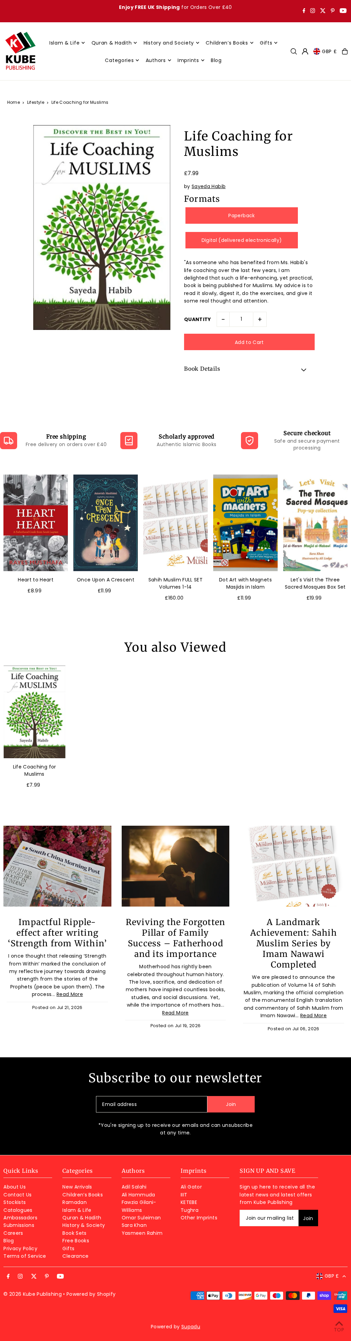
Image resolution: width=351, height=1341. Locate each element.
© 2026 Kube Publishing (32, 1294)
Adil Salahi (134, 1186)
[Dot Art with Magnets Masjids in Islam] (245, 523)
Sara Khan (134, 1225)
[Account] (305, 51)
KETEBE (189, 1202)
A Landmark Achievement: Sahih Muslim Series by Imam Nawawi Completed (293, 943)
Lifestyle (35, 102)
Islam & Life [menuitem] (64, 42)
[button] (249, 369)
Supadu (190, 1326)
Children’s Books (82, 1194)
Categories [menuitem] (119, 60)
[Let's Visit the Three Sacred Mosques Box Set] (315, 523)
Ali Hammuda (138, 1194)
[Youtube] (343, 11)
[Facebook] (304, 11)
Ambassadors (20, 1217)
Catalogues (18, 1210)
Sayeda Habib (209, 186)
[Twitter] (323, 11)
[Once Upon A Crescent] (105, 523)
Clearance (75, 1256)
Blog (8, 1240)
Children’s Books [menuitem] (227, 42)
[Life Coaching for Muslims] (34, 711)
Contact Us (17, 1194)
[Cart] (345, 51)
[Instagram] (312, 11)
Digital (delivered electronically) (242, 240)
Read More (70, 994)
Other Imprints (199, 1217)
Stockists (14, 1202)
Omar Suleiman (141, 1217)
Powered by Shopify (91, 1294)
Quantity (197, 319)
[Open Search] (294, 51)
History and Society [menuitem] (169, 42)
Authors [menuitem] (156, 60)
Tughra (189, 1210)
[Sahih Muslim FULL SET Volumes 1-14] (175, 523)
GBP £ (329, 51)
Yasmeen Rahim (142, 1233)
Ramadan (74, 1202)
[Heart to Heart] (35, 523)
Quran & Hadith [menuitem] (112, 42)
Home (13, 102)
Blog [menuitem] (216, 60)
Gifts (68, 1248)
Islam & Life (76, 1210)
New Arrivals (77, 1186)
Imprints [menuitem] (188, 60)
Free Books (75, 1240)
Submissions (18, 1225)
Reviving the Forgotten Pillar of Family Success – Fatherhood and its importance (175, 938)
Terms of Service (24, 1256)
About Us (14, 1186)
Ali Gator (191, 1186)
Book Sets (74, 1233)
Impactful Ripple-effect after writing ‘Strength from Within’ (57, 933)
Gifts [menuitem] (266, 42)
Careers (13, 1233)
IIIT (184, 1194)
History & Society (83, 1225)
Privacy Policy (20, 1248)
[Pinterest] (333, 11)
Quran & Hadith (81, 1217)
